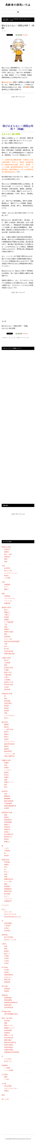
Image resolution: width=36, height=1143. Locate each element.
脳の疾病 (5, 722)
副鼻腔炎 (7, 988)
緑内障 (6, 972)
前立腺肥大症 (8, 834)
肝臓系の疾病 (6, 760)
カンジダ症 (8, 881)
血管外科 (5, 791)
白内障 (6, 970)
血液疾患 (5, 935)
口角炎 (6, 963)
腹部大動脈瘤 (8, 801)
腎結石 (6, 839)
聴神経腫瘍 (8, 1000)
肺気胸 (6, 710)
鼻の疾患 (5, 986)
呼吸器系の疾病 (7, 693)
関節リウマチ (8, 1025)
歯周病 (6, 951)
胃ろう (6, 646)
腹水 (5, 784)
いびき (6, 848)
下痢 (5, 644)
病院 (18, 337)
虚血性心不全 (8, 682)
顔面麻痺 (5, 1065)
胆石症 (6, 775)
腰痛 (5, 1023)
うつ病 (6, 1079)
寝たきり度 (8, 570)
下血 (5, 624)
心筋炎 (6, 687)
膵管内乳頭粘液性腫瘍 (11, 641)
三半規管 (7, 926)
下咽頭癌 (7, 850)
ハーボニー (8, 770)
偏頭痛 (6, 749)
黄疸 (5, 787)
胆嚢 (5, 780)
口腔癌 (6, 958)
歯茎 (5, 948)
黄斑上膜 (7, 979)
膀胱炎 (6, 817)
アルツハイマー (9, 741)
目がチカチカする (10, 914)
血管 (5, 794)
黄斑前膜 (7, 982)
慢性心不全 (8, 672)
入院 (3, 566)
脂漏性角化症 (8, 879)
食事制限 (7, 584)
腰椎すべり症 (8, 1035)
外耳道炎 (7, 930)
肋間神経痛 (8, 998)
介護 (3, 582)
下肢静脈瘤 (8, 803)
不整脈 (6, 670)
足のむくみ (8, 1061)
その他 (4, 1083)
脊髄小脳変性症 (9, 756)
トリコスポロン (9, 715)
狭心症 (6, 660)
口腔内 (4, 944)
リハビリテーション (11, 573)
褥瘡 (5, 884)
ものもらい (8, 977)
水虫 (5, 867)
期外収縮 (7, 689)
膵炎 (5, 634)
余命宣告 (7, 568)
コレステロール (9, 598)
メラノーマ (8, 898)
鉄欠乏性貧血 (8, 937)
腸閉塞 (6, 629)
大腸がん (7, 615)
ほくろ (6, 896)
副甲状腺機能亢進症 (11, 1014)
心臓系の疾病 (6, 658)
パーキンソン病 (9, 754)
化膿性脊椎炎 (8, 1050)
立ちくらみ (8, 912)
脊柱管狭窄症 (8, 1038)
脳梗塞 (6, 724)
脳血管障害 (8, 751)
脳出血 (6, 727)
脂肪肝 (6, 772)
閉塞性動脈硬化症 (10, 806)
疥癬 (5, 874)
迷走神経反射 (8, 1007)
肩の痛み (7, 1020)
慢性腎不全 (8, 837)
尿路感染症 (8, 820)
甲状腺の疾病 (6, 1011)
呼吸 (5, 713)
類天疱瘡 (7, 894)
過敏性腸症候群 (9, 653)
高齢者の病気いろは (18, 4)
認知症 (6, 739)
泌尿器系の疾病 (7, 812)
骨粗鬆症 (7, 1033)
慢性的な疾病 (6, 547)
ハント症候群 (8, 1070)
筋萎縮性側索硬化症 (11, 1002)
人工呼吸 (7, 578)
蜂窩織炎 (7, 886)
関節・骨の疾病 (7, 1018)
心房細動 (7, 680)
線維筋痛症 (8, 1005)
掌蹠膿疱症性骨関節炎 (11, 1052)
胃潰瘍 (6, 617)
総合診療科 (8, 1086)
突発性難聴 (8, 923)
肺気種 (6, 706)
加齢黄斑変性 (8, 975)
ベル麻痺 (7, 1068)
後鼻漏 (6, 991)
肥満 (5, 559)
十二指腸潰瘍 (8, 622)
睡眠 (5, 1077)
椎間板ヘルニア (9, 1028)
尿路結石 (7, 829)
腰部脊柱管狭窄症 (10, 1042)
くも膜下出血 (8, 729)
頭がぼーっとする (10, 940)
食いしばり (5, 1099)
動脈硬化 (7, 796)
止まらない (13, 337)
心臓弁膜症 (8, 675)
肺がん (6, 718)
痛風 (5, 815)
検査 (3, 593)
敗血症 (6, 575)
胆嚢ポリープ (8, 782)
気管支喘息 (8, 703)
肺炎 (5, 698)
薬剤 (3, 1095)
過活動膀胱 (8, 822)
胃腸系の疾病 (6, 607)
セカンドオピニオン (11, 1088)
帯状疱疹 (7, 862)
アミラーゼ (8, 601)
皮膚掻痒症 (8, 901)
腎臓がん (7, 841)
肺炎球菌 (7, 701)
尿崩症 (6, 832)
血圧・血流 (8, 554)
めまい (4, 909)
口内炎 (6, 961)
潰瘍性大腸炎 (8, 632)
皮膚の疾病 (5, 860)
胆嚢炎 (6, 777)
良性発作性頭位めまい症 (12, 917)
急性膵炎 (7, 637)
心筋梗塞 (7, 663)
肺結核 (6, 708)
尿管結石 (7, 827)
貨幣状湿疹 (8, 891)
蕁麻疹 (6, 864)
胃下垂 (6, 649)
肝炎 (5, 765)
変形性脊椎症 (8, 1045)
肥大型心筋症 (8, 684)
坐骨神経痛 (8, 1030)
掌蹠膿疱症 (8, 889)
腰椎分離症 (8, 1040)
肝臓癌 (6, 763)
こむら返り (8, 1059)
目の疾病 (5, 967)
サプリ (6, 587)
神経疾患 (5, 995)
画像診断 (7, 603)
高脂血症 (7, 557)
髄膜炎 (6, 746)
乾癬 (5, 877)
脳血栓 (6, 734)
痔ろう (6, 872)
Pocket (25, 35)
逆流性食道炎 (8, 651)
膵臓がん (7, 612)
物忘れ (6, 737)
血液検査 (7, 596)
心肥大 (6, 677)
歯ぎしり (7, 953)
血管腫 (6, 808)
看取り (6, 589)
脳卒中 (6, 732)
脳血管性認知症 (9, 744)
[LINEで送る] (19, 35)
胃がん (6, 610)
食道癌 (6, 855)
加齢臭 (6, 1091)
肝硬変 (6, 767)
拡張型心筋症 (8, 667)
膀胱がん (7, 824)
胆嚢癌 (6, 619)
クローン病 (8, 639)
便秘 (5, 627)
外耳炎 (6, 928)
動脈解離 (7, 798)
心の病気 (5, 1074)
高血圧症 (7, 549)
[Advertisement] (18, 109)
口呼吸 (6, 956)
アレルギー (5, 905)
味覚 (5, 946)
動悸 (5, 665)
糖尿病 (6, 552)
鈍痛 (5, 561)
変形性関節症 (8, 1047)
